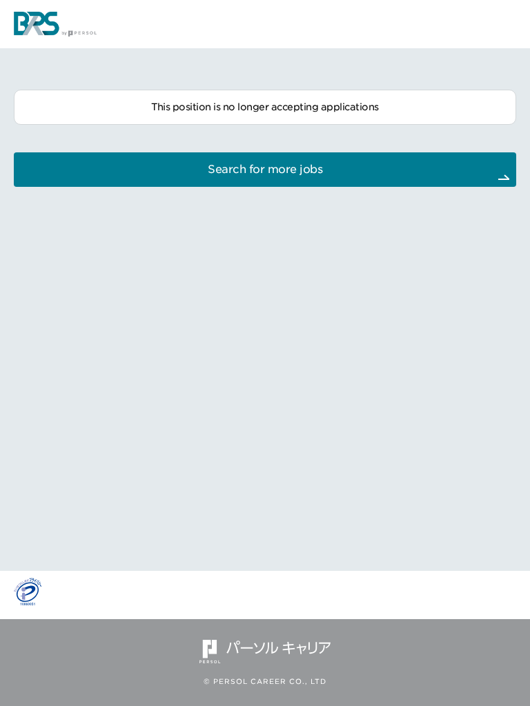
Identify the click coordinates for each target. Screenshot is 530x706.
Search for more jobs (265, 169)
